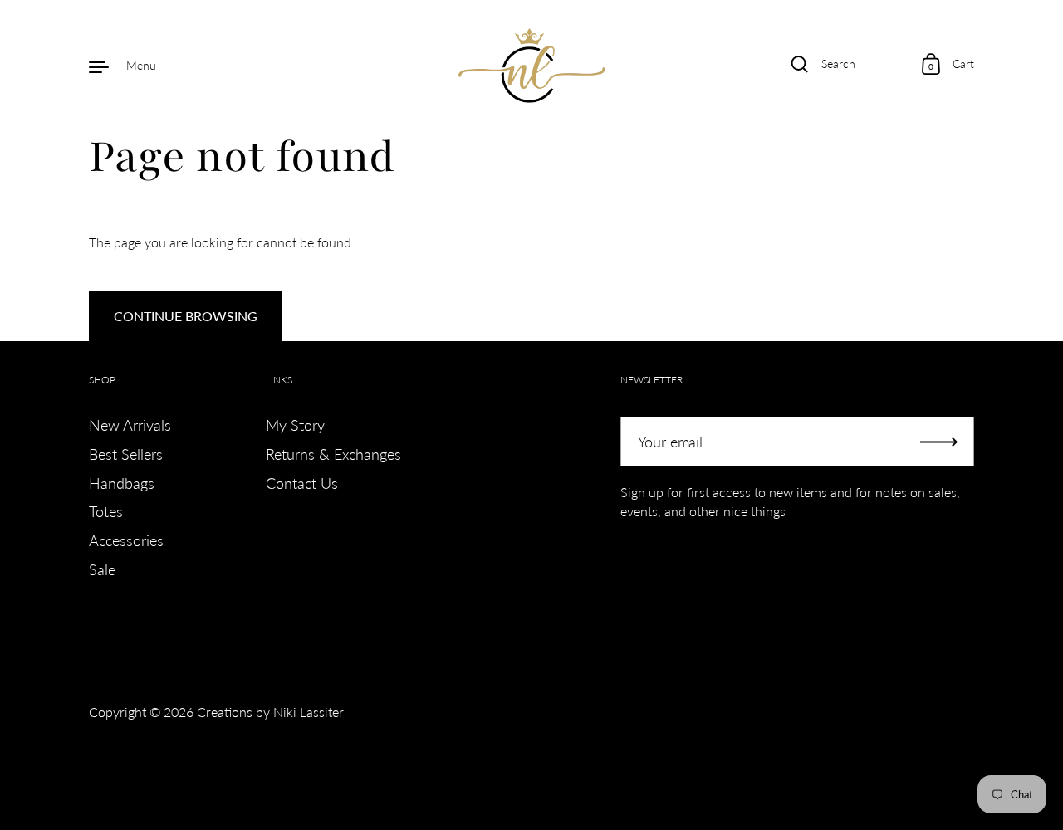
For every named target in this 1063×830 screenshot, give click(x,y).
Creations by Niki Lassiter (270, 712)
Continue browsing (185, 316)
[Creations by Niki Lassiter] (531, 65)
